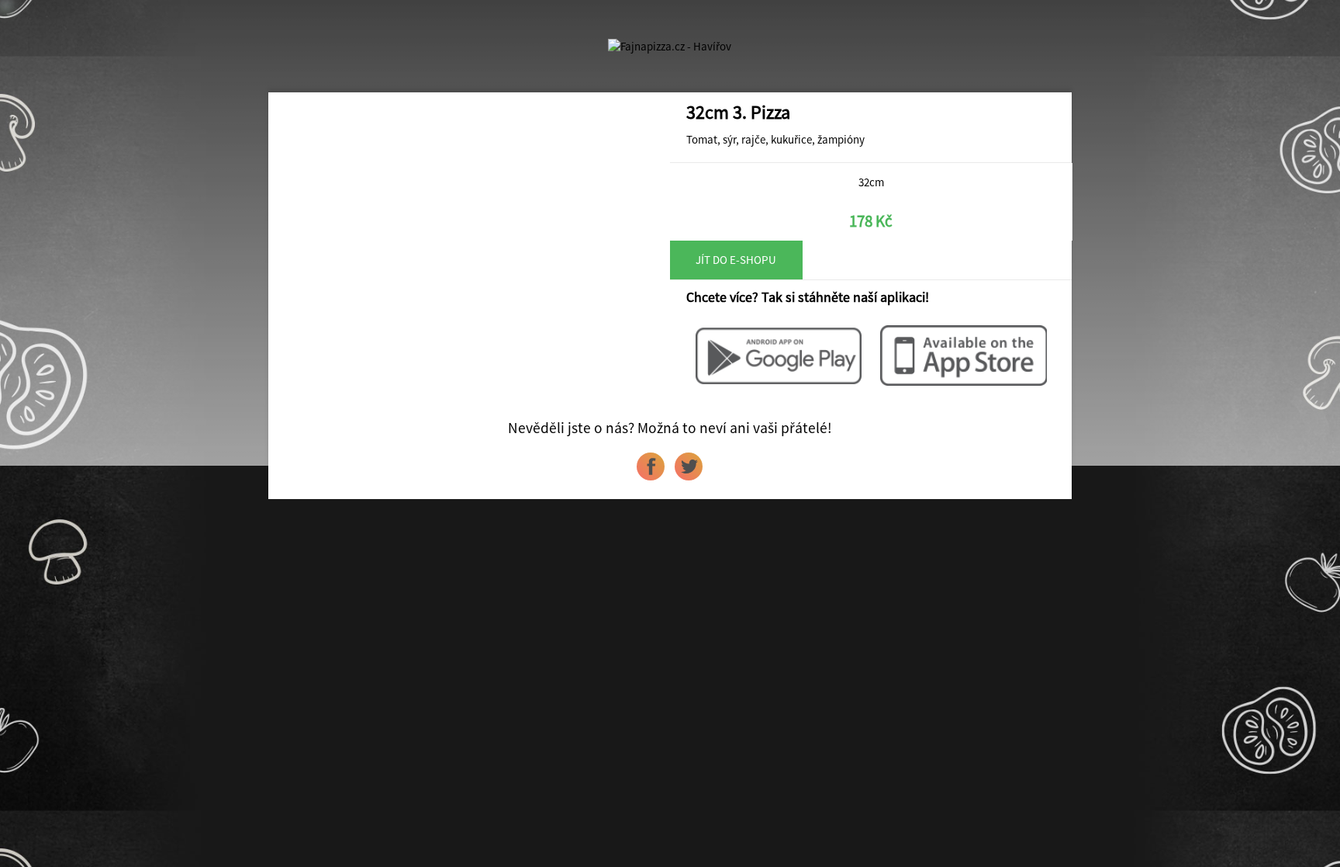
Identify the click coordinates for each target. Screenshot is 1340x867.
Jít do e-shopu (736, 259)
